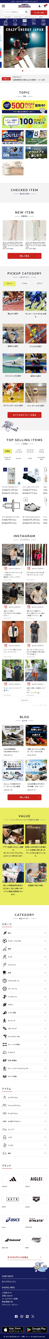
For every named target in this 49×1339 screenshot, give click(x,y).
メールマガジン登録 (10, 1298)
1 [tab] (15, 70)
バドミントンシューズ (30, 17)
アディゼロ (7, 17)
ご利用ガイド (7, 1292)
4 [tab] (26, 70)
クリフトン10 (17, 17)
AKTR (41, 17)
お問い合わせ (7, 1295)
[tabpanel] (25, 47)
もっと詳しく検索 (39, 13)
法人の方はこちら (9, 1281)
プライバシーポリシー (10, 1304)
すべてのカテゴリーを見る (24, 414)
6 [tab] (34, 70)
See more (24, 700)
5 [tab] (30, 70)
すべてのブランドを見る (18, 1257)
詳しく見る (24, 255)
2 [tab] (18, 70)
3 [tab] (22, 70)
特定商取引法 (7, 1301)
